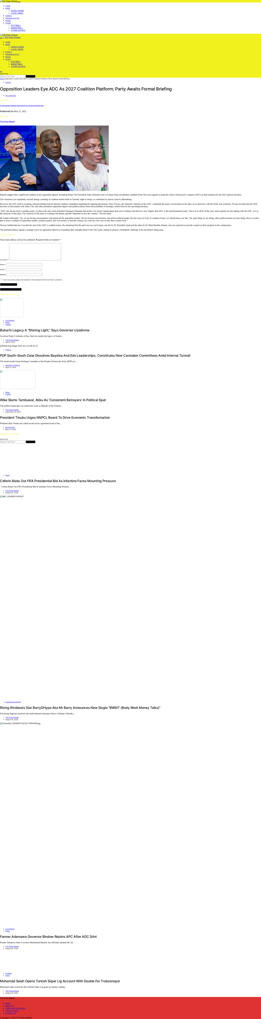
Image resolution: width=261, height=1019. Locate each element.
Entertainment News (13, 702)
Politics (8, 82)
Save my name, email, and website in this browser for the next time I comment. (32, 280)
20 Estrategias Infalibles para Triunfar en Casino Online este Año (22, 106)
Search (30, 76)
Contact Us (10, 1013)
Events (8, 16)
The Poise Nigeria (7, 121)
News (7, 8)
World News (17, 11)
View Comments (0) (10, 289)
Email (2, 270)
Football (16, 25)
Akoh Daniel (10, 427)
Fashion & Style (12, 18)
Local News (17, 13)
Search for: (4, 74)
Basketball (17, 28)
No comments (10, 96)
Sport (8, 23)
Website (3, 275)
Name (3, 264)
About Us (9, 1006)
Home (7, 6)
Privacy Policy (11, 1011)
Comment (4, 260)
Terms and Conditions (15, 1008)
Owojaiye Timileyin (12, 365)
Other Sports (18, 30)
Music (8, 21)
